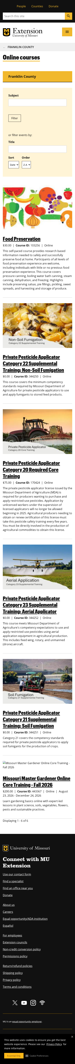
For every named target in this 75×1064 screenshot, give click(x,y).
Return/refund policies (17, 966)
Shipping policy (13, 973)
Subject (13, 95)
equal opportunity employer (27, 1021)
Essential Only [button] (14, 1055)
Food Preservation (21, 238)
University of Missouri (30, 848)
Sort (11, 157)
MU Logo (6, 848)
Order (26, 157)
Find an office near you (18, 888)
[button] (37, 1055)
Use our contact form (17, 874)
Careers (8, 912)
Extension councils (15, 942)
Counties (37, 6)
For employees (12, 935)
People (21, 6)
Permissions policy (15, 956)
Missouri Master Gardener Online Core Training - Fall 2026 (36, 781)
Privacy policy (12, 980)
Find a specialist (13, 881)
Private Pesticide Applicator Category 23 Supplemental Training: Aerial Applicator (31, 604)
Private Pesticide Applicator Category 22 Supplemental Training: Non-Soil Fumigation (33, 363)
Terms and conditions (17, 987)
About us (9, 905)
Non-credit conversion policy (22, 949)
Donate (53, 6)
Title (11, 142)
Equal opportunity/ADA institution (25, 919)
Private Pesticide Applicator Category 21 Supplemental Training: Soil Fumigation (31, 719)
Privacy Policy (54, 1044)
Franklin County (21, 47)
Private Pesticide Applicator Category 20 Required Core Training (31, 469)
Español (8, 926)
